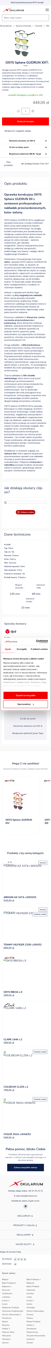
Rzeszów (6, 1325)
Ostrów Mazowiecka (35, 1311)
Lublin (29, 1297)
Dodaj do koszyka (25, 121)
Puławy (30, 1318)
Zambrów (31, 1339)
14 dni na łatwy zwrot (19, 147)
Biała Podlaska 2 (9, 1283)
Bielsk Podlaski (33, 1286)
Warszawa (6, 1335)
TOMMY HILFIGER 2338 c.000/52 (23, 944)
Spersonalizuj (23, 704)
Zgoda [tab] (8, 649)
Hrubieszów (7, 1293)
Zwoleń (30, 1342)
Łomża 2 (30, 1300)
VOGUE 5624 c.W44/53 (17, 1134)
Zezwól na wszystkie (25, 695)
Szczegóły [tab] (22, 649)
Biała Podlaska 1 (34, 1279)
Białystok (30, 1283)
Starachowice (32, 1332)
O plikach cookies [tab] (39, 649)
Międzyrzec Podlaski (10, 1307)
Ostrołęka (31, 1307)
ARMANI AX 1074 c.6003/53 (20, 897)
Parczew (30, 1314)
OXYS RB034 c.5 (13, 992)
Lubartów (6, 1297)
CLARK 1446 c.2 (13, 1039)
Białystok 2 (6, 1286)
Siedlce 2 (6, 1328)
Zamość (5, 1342)
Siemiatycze (31, 1328)
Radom (5, 1321)
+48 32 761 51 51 (35, 1191)
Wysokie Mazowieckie (36, 1335)
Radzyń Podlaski (33, 1321)
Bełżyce (5, 1279)
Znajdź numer (33, 1201)
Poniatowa (6, 1318)
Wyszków (6, 1339)
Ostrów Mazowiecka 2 (11, 1314)
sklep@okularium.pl (28, 1196)
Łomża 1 (5, 1300)
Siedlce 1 (30, 1325)
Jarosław (30, 1293)
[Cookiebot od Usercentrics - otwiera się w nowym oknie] (36, 641)
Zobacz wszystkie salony (25, 1167)
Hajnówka (31, 1290)
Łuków (29, 1304)
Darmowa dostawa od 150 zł (22, 141)
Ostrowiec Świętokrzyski (12, 1311)
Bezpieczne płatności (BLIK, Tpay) (25, 154)
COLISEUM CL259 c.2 (16, 1086)
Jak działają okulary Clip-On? (35, 163)
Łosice (4, 1304)
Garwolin (6, 1290)
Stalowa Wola (8, 1332)
